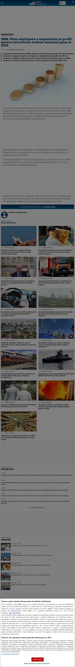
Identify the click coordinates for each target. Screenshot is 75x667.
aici (38, 626)
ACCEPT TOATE (37, 659)
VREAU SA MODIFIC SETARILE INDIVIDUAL (37, 663)
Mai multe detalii (14, 613)
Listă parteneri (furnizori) (10, 654)
